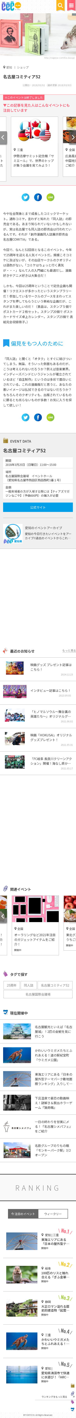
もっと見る (69, 650)
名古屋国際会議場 (38, 994)
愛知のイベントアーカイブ (43, 527)
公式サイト (38, 507)
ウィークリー (53, 1214)
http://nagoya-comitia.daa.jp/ (59, 57)
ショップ (23, 67)
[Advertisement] (38, 599)
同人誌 (28, 985)
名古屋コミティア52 (55, 985)
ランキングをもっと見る (54, 1396)
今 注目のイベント (23, 1214)
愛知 (9, 67)
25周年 (12, 985)
